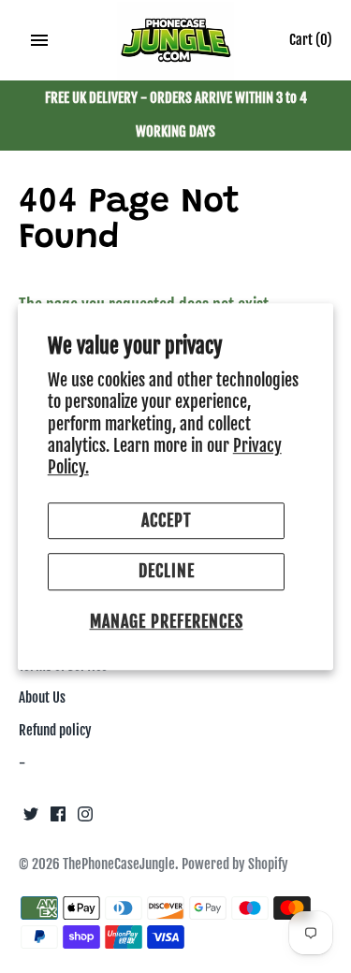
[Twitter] (30, 818)
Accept (166, 520)
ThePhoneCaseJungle (119, 864)
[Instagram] (85, 818)
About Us (42, 697)
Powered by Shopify (235, 864)
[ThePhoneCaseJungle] (175, 41)
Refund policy (55, 730)
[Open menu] (39, 40)
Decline (167, 571)
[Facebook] (58, 818)
